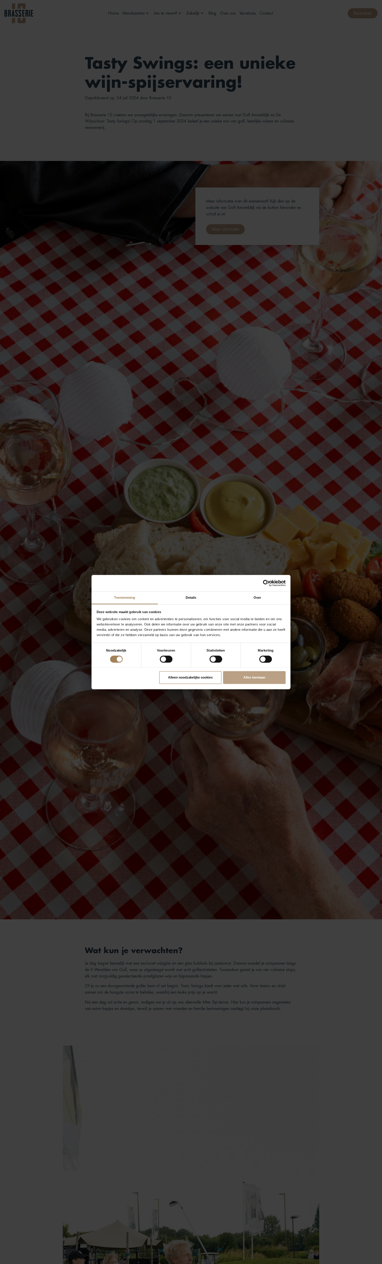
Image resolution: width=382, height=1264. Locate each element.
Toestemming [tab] (124, 597)
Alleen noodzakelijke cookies (190, 677)
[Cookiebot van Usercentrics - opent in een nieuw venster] (266, 583)
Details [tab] (191, 597)
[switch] (166, 659)
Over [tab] (257, 597)
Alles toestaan (254, 677)
